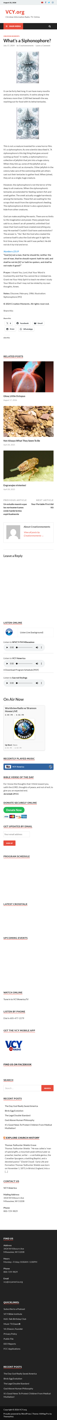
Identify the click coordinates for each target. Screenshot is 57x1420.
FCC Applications (12, 1348)
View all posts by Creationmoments (34, 534)
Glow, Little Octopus (14, 396)
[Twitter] (49, 2)
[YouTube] (42, 2)
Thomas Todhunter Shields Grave (20, 1145)
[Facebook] (45, 2)
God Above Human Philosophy (19, 1120)
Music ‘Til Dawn (12, 1324)
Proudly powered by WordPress (17, 1414)
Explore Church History (22, 1137)
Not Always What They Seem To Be (21, 440)
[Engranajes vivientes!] (28, 482)
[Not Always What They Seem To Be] (28, 437)
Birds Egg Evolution (14, 1110)
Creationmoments (26, 45)
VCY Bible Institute (13, 1314)
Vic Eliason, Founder (13, 1328)
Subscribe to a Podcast (14, 1309)
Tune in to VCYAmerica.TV (15, 999)
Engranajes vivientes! (14, 485)
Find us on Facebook (17, 1064)
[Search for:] (28, 1088)
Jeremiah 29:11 (11, 793)
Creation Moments (11, 36)
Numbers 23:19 (11, 251)
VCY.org (15, 11)
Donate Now (14, 810)
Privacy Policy (10, 1333)
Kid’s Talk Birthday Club (15, 1319)
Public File (8, 1338)
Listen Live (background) (31, 632)
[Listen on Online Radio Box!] (50, 767)
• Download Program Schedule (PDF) (21, 669)
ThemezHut (8, 1416)
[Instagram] (52, 2)
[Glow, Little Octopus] (28, 393)
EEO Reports (10, 1343)
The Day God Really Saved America (21, 1106)
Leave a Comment (43, 45)
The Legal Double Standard (18, 1115)
